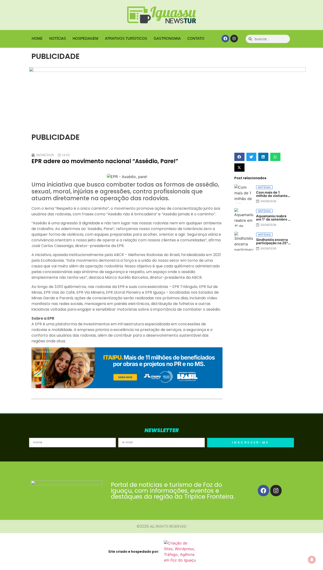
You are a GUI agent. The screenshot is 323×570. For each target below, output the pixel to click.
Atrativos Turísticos (126, 38)
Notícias (57, 38)
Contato (195, 38)
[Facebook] (225, 38)
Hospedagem (85, 38)
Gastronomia (167, 38)
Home (37, 38)
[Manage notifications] (312, 559)
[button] (239, 157)
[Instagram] (234, 38)
